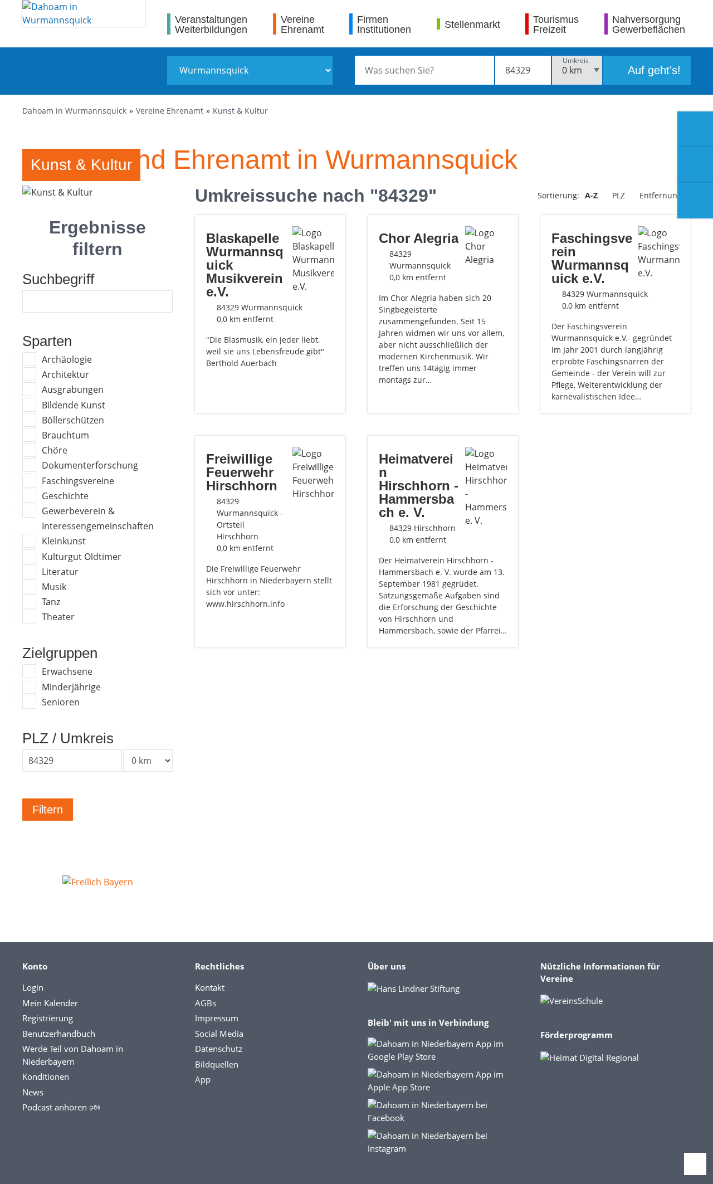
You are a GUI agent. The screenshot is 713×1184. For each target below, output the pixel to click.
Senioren (61, 702)
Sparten (47, 341)
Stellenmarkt (472, 24)
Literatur (60, 572)
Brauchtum (65, 435)
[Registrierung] (695, 129)
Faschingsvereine (78, 481)
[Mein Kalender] (695, 200)
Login (32, 987)
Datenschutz (218, 1048)
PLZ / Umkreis (68, 738)
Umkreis (576, 60)
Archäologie (67, 359)
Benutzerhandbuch (58, 1033)
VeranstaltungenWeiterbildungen (211, 24)
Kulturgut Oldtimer (81, 556)
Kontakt (209, 987)
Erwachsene (67, 671)
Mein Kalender (50, 1002)
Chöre (54, 450)
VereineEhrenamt (302, 24)
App (203, 1079)
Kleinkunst (64, 541)
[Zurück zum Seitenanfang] (695, 1164)
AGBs (205, 1002)
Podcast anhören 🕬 (61, 1107)
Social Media (219, 1033)
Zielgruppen (59, 653)
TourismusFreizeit (556, 24)
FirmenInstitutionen (384, 24)
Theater (58, 617)
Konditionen (45, 1076)
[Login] (695, 165)
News (32, 1092)
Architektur (65, 374)
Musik (54, 587)
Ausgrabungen (73, 389)
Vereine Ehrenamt (169, 110)
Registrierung (47, 1018)
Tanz (51, 602)
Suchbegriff (58, 279)
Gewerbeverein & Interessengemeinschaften (98, 518)
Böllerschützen (73, 420)
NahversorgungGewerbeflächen (648, 24)
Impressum (216, 1018)
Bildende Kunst (73, 405)
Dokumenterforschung (90, 465)
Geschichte (65, 496)
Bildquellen (216, 1064)
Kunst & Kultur (240, 110)
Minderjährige (71, 687)
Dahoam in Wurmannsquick (74, 110)
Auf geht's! (653, 70)
